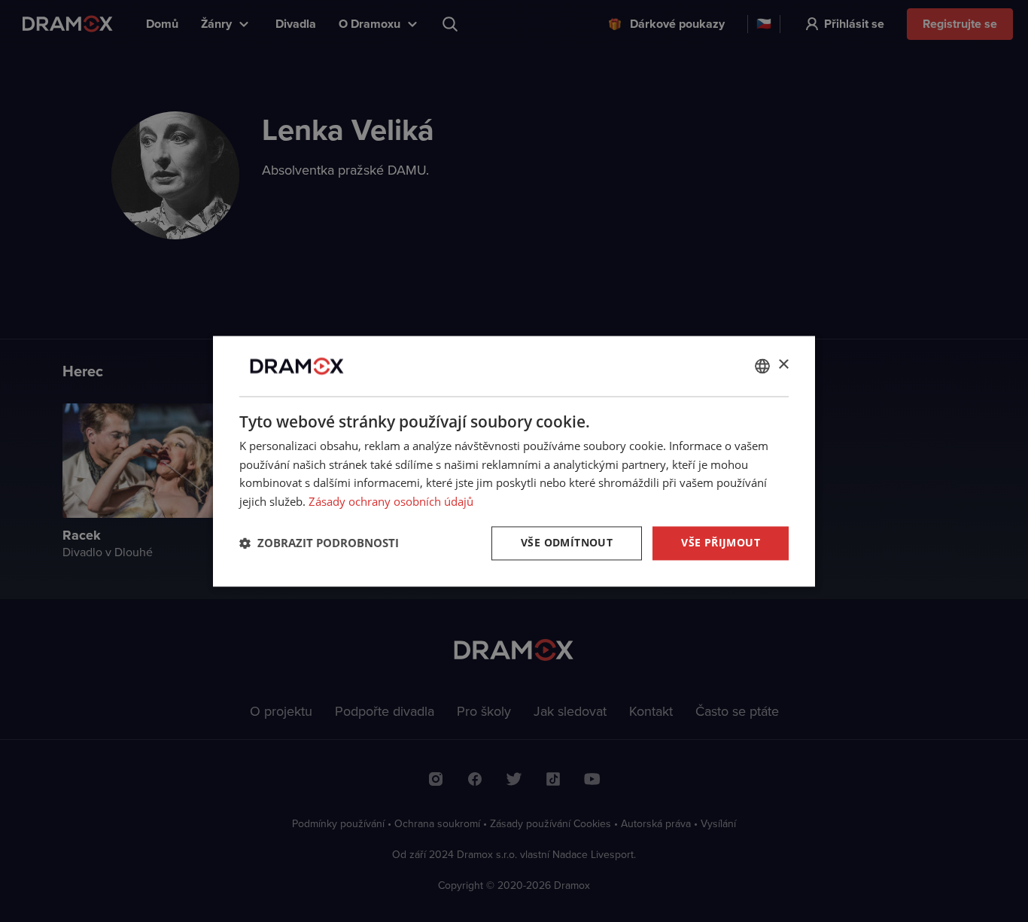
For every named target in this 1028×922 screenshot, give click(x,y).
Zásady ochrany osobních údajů (391, 502)
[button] (319, 543)
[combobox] (762, 365)
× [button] (783, 364)
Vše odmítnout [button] (567, 542)
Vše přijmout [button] (720, 542)
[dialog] (514, 461)
